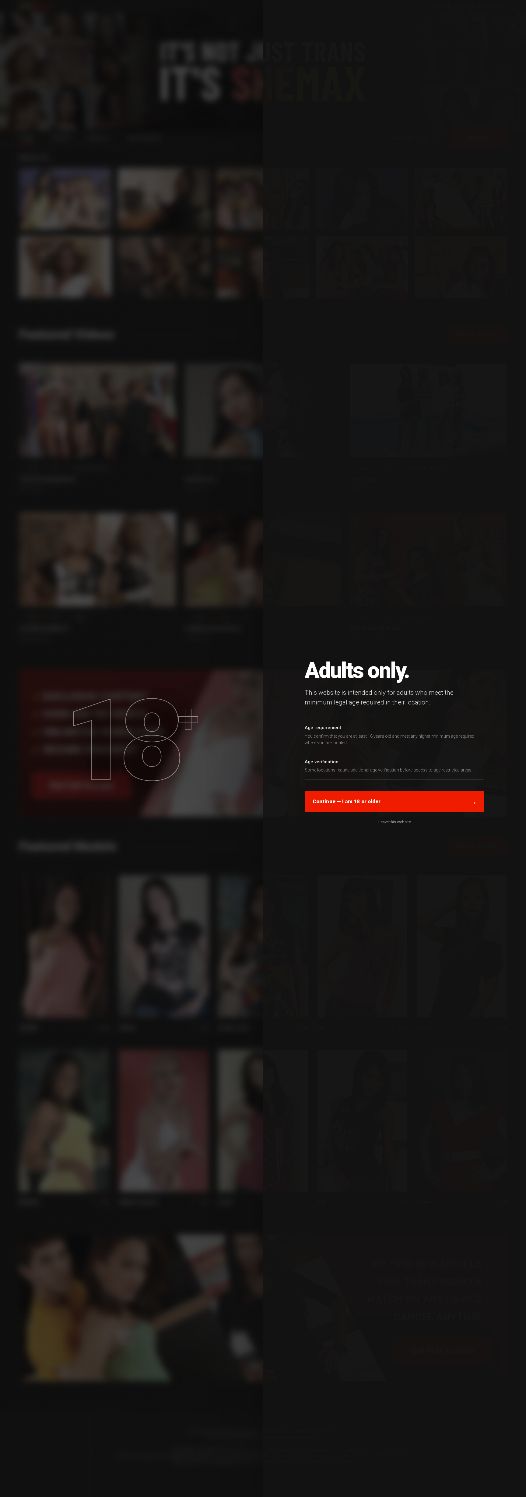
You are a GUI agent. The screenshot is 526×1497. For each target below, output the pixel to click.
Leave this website (394, 822)
